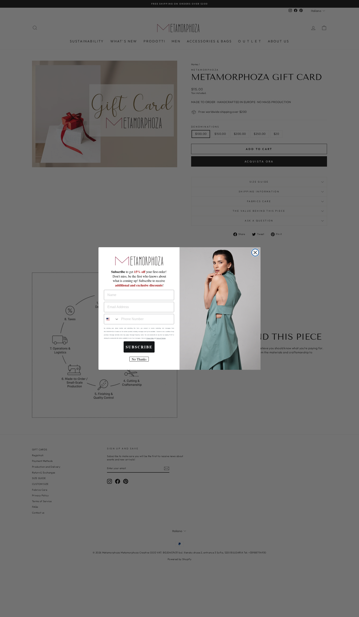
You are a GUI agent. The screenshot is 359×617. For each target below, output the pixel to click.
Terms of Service (161, 338)
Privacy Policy (150, 338)
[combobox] (111, 319)
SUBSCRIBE (139, 347)
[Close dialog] (255, 252)
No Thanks (139, 359)
